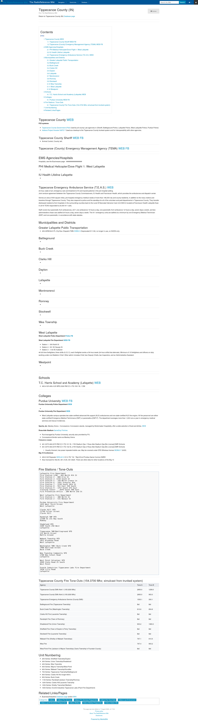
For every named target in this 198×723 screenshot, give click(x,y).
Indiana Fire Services (64, 700)
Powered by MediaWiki (99, 719)
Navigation (61, 2)
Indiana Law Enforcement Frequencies (53, 703)
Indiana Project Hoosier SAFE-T (53, 130)
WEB (70, 119)
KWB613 (77, 231)
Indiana (51, 700)
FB (81, 138)
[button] (41, 28)
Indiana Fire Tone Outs (107, 700)
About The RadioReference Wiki (99, 713)
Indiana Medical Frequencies (92, 703)
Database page (69, 16)
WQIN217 (118, 450)
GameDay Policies (61, 430)
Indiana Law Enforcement (127, 700)
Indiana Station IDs (111, 703)
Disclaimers (99, 715)
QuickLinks (73, 2)
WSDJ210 (60, 457)
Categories (43, 700)
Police (67, 336)
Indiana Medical (74, 703)
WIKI (75, 696)
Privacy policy (99, 711)
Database (84, 2)
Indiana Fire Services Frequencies (86, 700)
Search (182, 2)
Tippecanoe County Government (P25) (56, 127)
